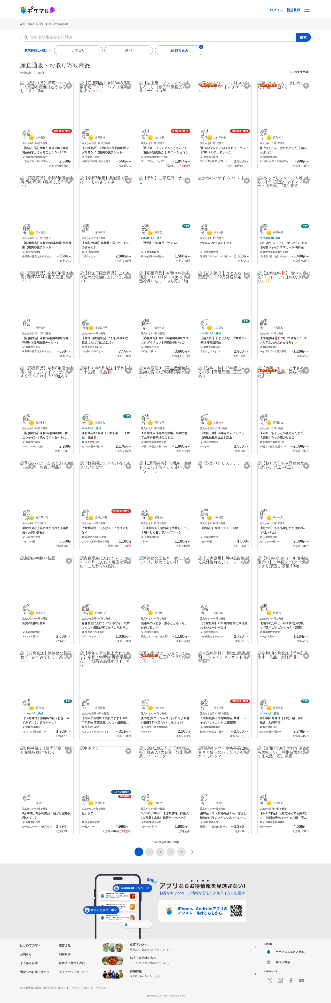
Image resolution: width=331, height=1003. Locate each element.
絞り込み (182, 50)
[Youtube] (301, 980)
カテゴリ (78, 50)
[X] (269, 980)
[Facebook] (291, 980)
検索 (303, 37)
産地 (128, 50)
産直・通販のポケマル (32, 24)
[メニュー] (307, 10)
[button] (149, 851)
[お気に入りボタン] (69, 86)
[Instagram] (280, 980)
